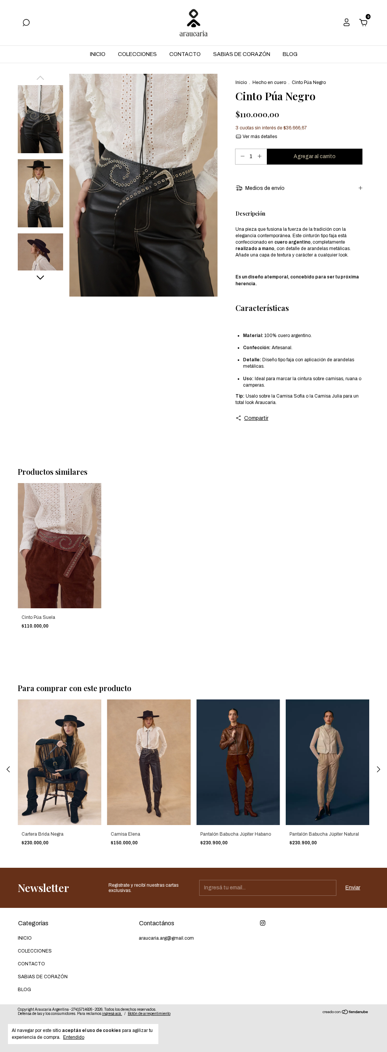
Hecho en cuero (269, 82)
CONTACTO (185, 54)
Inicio (241, 82)
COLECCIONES (137, 54)
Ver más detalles (259, 136)
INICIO (97, 54)
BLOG (290, 54)
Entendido (73, 1037)
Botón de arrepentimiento (149, 1014)
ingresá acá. (112, 1014)
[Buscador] (26, 23)
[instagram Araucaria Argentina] (263, 923)
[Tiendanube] (345, 1013)
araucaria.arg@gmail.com (166, 938)
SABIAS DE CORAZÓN (241, 54)
